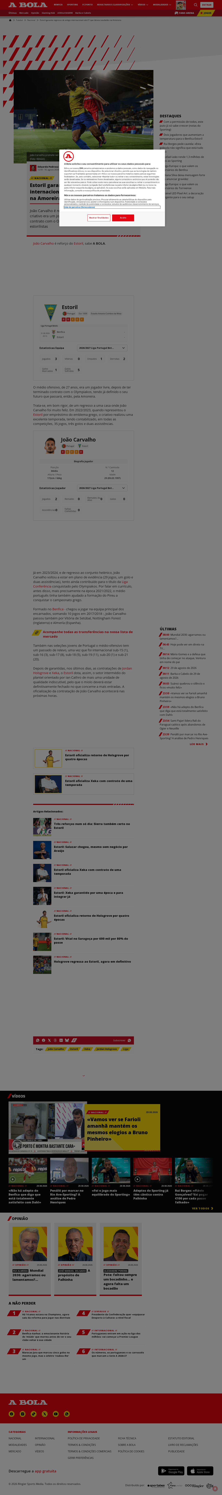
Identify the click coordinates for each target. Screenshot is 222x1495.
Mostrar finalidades (99, 218)
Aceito (123, 218)
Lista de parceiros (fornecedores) (79, 207)
